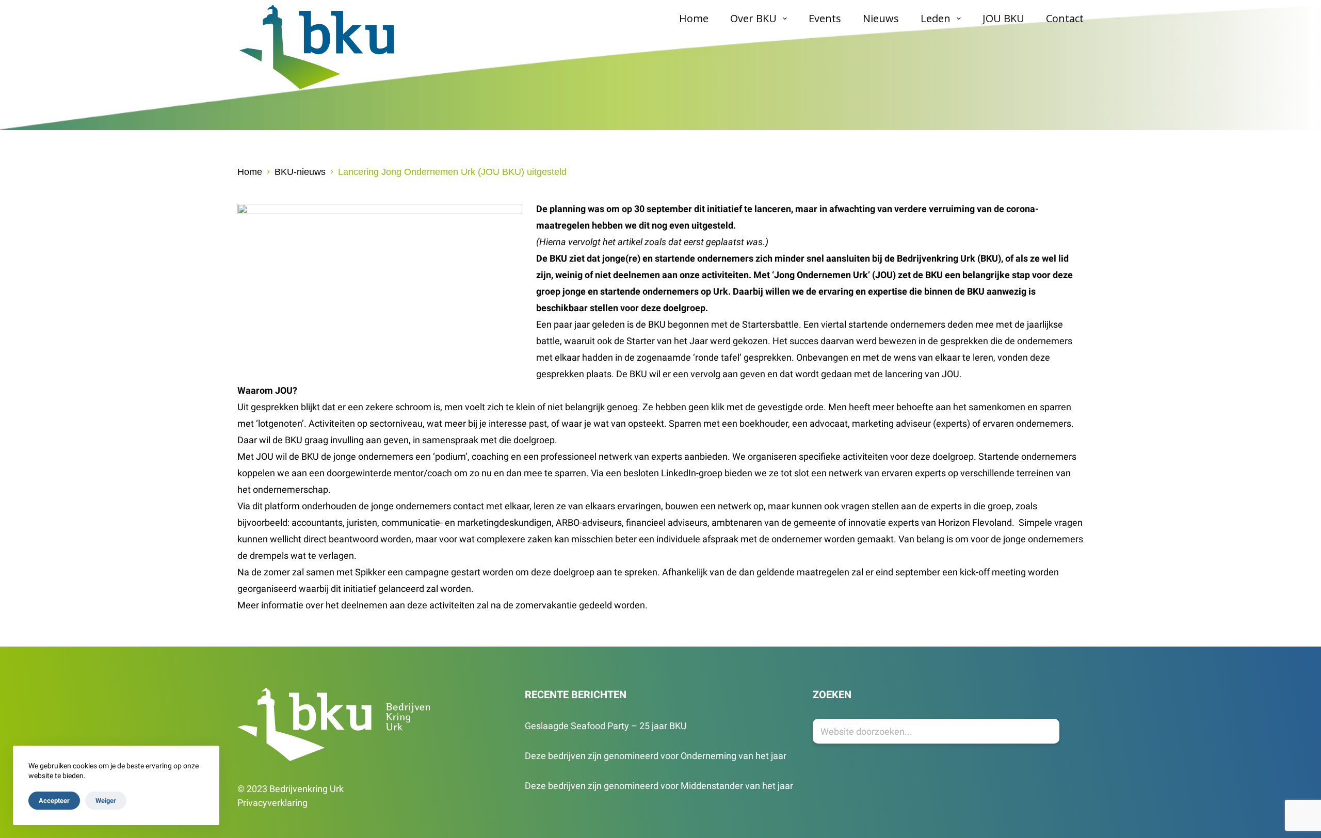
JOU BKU (1003, 18)
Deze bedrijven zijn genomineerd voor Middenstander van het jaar (659, 785)
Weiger (105, 800)
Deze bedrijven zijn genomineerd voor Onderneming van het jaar (655, 755)
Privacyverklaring (272, 802)
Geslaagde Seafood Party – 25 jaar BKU (606, 725)
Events (825, 18)
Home (693, 18)
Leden (936, 18)
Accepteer (54, 800)
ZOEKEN (832, 694)
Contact (1065, 18)
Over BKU (753, 18)
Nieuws (881, 18)
